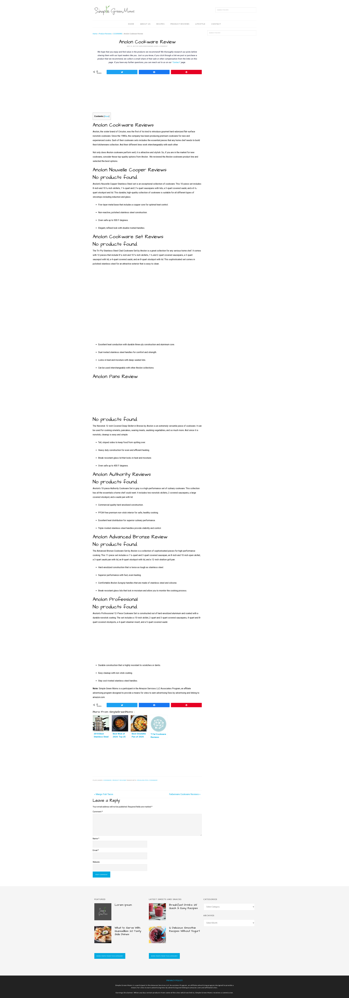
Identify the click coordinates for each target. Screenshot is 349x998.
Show (106, 116)
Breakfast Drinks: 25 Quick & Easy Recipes (183, 906)
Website (96, 862)
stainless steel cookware (147, 780)
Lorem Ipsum (123, 905)
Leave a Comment (161, 46)
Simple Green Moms (114, 10)
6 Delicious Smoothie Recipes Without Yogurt (184, 929)
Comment (98, 812)
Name (96, 838)
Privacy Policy (174, 980)
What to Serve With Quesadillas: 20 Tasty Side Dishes (128, 931)
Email (96, 850)
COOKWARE (117, 34)
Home (95, 34)
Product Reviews (105, 34)
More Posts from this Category (109, 956)
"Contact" (176, 62)
